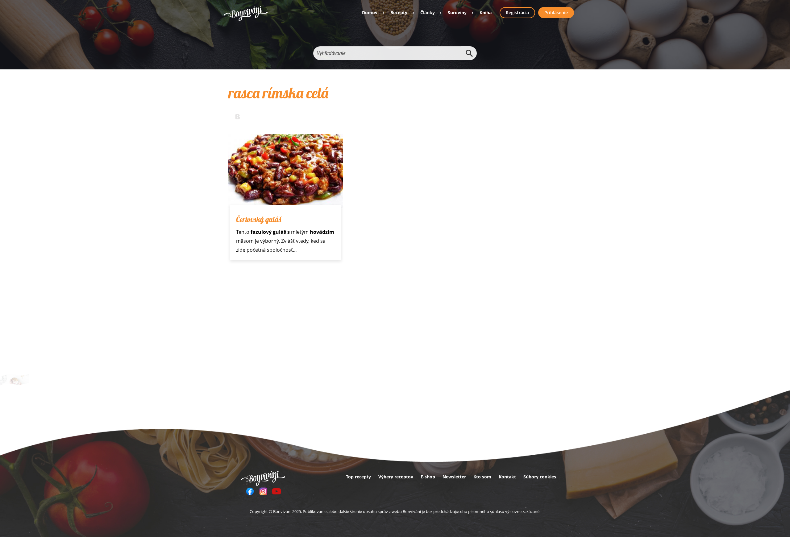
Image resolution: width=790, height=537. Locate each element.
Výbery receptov (395, 477)
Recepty (398, 12)
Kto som (482, 477)
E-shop (428, 477)
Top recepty (358, 477)
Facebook (250, 491)
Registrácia (517, 12)
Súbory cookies (539, 477)
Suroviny (457, 12)
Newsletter (454, 477)
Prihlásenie (556, 12)
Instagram (263, 491)
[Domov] (245, 13)
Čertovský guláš (258, 219)
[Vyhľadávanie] (469, 53)
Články (427, 12)
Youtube (276, 491)
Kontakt (507, 477)
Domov (369, 12)
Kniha (486, 12)
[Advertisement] (347, 319)
